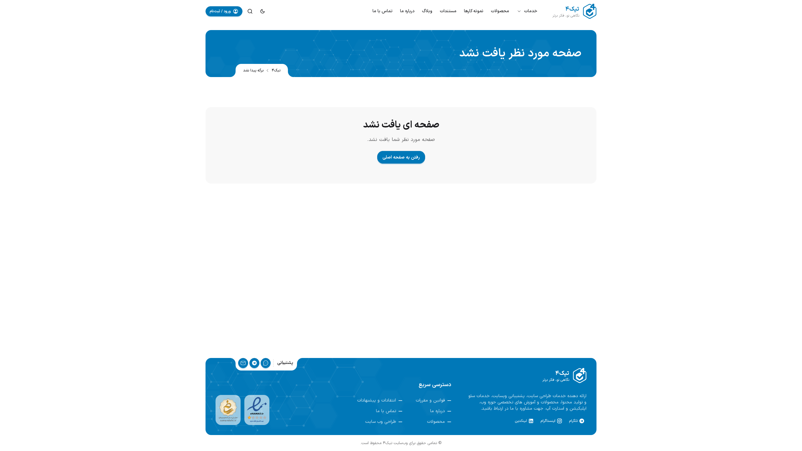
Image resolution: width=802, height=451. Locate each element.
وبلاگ (427, 11)
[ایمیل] (243, 363)
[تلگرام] (254, 363)
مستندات (448, 11)
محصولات (500, 11)
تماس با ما (382, 11)
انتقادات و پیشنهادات (376, 400)
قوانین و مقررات (430, 400)
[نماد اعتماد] (256, 410)
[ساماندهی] (228, 410)
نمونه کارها (473, 11)
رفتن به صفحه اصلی (401, 157)
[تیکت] (266, 363)
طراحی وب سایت (380, 422)
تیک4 (276, 70)
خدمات (530, 11)
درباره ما (407, 11)
